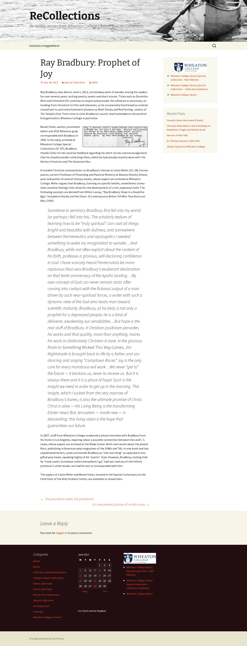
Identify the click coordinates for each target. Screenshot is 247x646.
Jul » (105, 591)
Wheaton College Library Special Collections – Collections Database (139, 584)
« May (85, 591)
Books (36, 566)
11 (80, 575)
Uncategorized (41, 606)
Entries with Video (42, 589)
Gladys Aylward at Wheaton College (186, 146)
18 (80, 580)
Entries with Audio (42, 583)
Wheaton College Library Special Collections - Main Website (140, 571)
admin (94, 82)
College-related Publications (48, 578)
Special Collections (74, 82)
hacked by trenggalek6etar (44, 45)
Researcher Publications (46, 594)
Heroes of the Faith (177, 135)
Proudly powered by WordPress (46, 638)
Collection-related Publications (49, 572)
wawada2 (38, 611)
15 (100, 575)
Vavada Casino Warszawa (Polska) (185, 120)
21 (95, 580)
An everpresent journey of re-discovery (121, 504)
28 (95, 586)
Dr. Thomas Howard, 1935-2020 (183, 141)
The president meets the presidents (67, 499)
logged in (61, 533)
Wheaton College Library (184, 94)
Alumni (36, 561)
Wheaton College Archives (47, 617)
